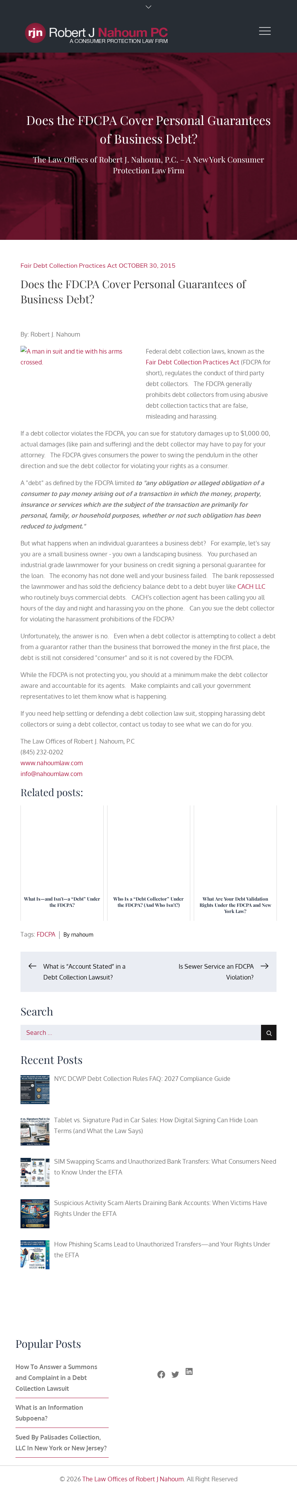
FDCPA (46, 934)
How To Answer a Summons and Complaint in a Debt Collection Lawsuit (56, 1377)
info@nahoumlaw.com (51, 774)
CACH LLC (251, 586)
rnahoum (82, 934)
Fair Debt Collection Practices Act (68, 265)
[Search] (269, 1032)
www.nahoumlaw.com (51, 763)
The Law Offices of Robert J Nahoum (133, 1479)
